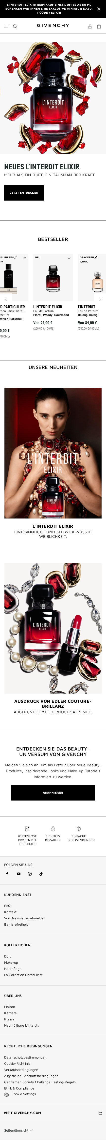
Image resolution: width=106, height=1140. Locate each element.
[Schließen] (99, 9)
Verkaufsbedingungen (21, 1070)
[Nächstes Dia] (100, 299)
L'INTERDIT (86, 307)
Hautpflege (12, 969)
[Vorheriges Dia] (6, 299)
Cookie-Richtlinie (17, 1063)
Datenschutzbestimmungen (25, 1057)
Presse (9, 1019)
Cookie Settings (24, 1094)
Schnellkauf (56, 320)
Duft (7, 956)
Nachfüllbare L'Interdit (21, 1025)
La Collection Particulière (23, 975)
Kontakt (10, 912)
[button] (90, 27)
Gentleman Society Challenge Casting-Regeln (40, 1082)
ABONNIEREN (53, 792)
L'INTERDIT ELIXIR (47, 307)
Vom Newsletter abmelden (25, 918)
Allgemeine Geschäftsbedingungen (31, 1076)
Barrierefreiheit (16, 924)
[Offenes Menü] (6, 26)
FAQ (7, 906)
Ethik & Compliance (19, 1088)
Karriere (10, 1013)
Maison (9, 1007)
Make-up (11, 962)
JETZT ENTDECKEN (24, 195)
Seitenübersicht (16, 1130)
